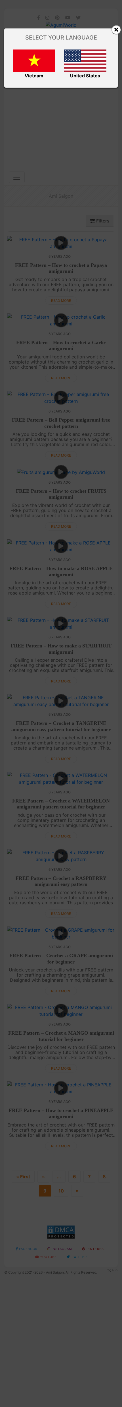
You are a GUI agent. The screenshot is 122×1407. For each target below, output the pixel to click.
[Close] (116, 29)
